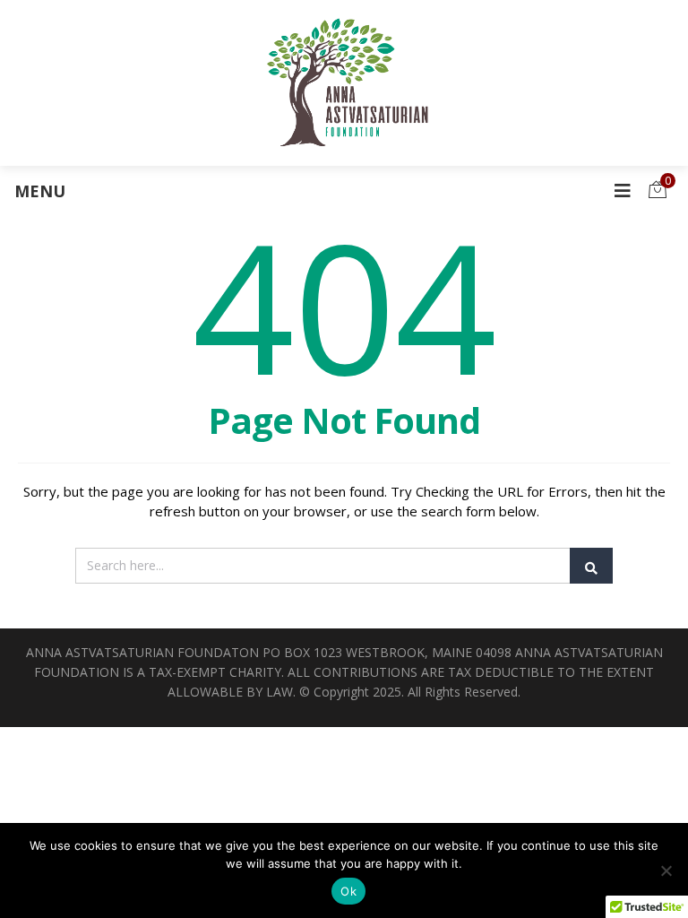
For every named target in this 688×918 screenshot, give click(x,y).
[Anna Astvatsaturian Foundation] (344, 82)
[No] (666, 870)
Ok (348, 891)
